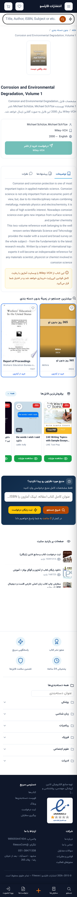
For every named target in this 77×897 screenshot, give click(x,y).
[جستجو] (62, 19)
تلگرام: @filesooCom (24, 845)
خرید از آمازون (58, 374)
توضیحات (61, 174)
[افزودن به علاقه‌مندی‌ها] (71, 308)
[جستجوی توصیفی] (70, 19)
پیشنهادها (42, 174)
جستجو (69, 893)
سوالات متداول (65, 851)
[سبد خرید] (8, 6)
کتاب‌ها (32, 792)
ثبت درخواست (29, 810)
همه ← (10, 393)
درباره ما (69, 839)
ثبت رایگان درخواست (22, 510)
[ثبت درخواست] (38, 890)
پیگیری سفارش (28, 815)
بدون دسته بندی (60, 30)
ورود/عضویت (8, 893)
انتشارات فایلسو (51, 6)
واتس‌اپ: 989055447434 (22, 839)
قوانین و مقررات (65, 856)
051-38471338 (27, 851)
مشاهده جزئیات (55, 458)
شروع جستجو (53, 510)
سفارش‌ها (54, 893)
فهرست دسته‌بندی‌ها (25, 798)
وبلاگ (33, 804)
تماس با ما (67, 845)
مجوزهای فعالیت (64, 862)
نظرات (25, 174)
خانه (74, 30)
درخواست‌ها (23, 893)
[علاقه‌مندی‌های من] (19, 6)
